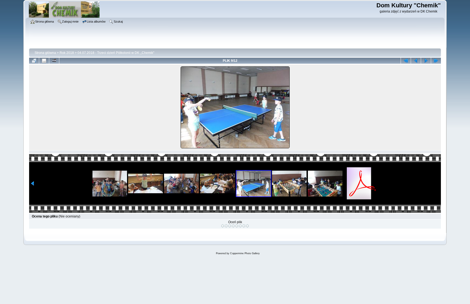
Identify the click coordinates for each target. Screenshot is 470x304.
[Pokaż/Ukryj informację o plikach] (44, 61)
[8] (247, 226)
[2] (226, 226)
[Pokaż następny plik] (426, 61)
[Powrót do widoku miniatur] (34, 61)
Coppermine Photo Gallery (245, 253)
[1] (222, 226)
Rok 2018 (67, 53)
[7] (244, 226)
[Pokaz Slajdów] (54, 61)
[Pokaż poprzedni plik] (416, 61)
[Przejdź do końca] (436, 61)
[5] (237, 226)
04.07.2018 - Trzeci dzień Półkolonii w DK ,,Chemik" (116, 53)
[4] (233, 226)
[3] (229, 226)
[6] (240, 226)
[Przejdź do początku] (406, 61)
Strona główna (45, 53)
